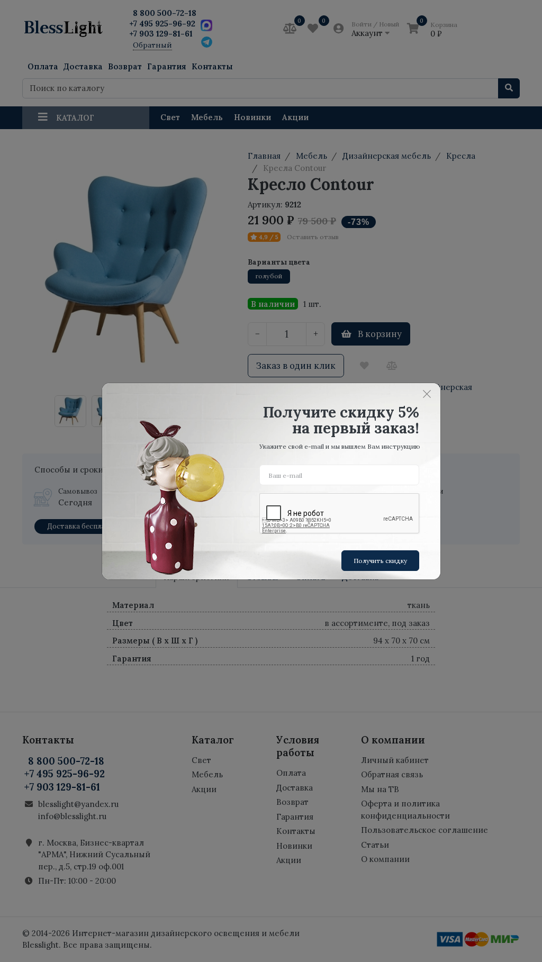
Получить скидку (380, 561)
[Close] (427, 394)
